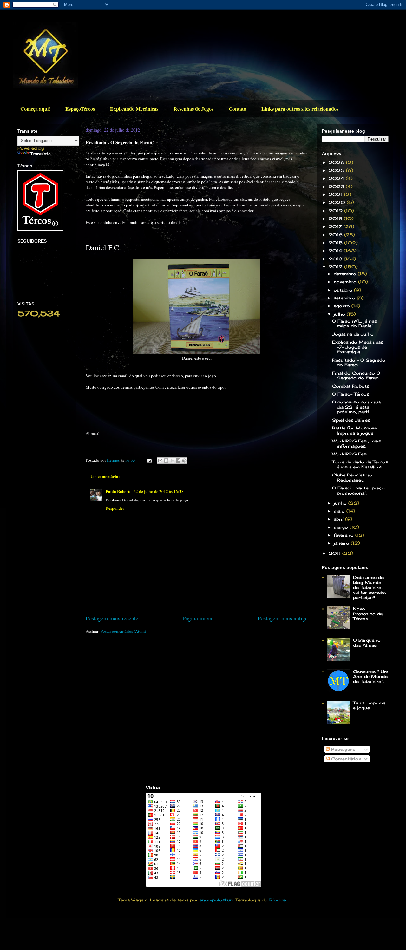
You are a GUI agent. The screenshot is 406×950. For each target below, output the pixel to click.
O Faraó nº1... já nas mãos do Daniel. (354, 323)
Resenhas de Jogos (193, 108)
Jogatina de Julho (353, 334)
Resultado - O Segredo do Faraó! (358, 362)
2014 (336, 250)
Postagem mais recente (112, 618)
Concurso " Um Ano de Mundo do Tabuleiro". (370, 676)
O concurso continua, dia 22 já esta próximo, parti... (357, 406)
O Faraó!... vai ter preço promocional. (358, 490)
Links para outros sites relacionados (299, 108)
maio (340, 511)
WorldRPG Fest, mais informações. (356, 443)
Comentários (345, 758)
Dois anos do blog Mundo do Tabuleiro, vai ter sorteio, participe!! (369, 587)
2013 (336, 258)
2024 (337, 178)
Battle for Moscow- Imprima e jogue (354, 430)
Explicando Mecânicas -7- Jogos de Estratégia (357, 346)
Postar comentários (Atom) (123, 631)
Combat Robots (350, 386)
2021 (336, 194)
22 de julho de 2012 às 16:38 (159, 491)
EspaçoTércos (80, 108)
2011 (335, 553)
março (342, 527)
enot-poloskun (216, 899)
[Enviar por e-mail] (160, 460)
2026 (337, 162)
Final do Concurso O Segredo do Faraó (356, 375)
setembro (345, 297)
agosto (342, 305)
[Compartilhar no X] (172, 460)
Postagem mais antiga (283, 618)
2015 (336, 242)
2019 (336, 210)
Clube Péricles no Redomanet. (352, 477)
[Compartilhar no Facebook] (178, 460)
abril (339, 518)
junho (341, 503)
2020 (338, 202)
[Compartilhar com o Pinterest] (184, 460)
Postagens (342, 749)
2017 (336, 226)
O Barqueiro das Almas (367, 643)
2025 (337, 170)
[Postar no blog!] (166, 460)
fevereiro (344, 535)
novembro (346, 281)
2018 (336, 218)
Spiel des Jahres (351, 420)
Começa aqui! (35, 108)
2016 (336, 234)
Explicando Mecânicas (134, 108)
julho (340, 314)
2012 (336, 266)
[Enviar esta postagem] (148, 460)
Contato (237, 108)
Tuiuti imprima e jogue (369, 705)
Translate (40, 153)
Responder (115, 508)
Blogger (278, 899)
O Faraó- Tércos (350, 393)
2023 (337, 186)
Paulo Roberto (119, 491)
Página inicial (198, 618)
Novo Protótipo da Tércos (368, 613)
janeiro (342, 543)
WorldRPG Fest (350, 453)
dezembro (346, 273)
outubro (344, 289)
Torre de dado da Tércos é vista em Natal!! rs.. (360, 464)
